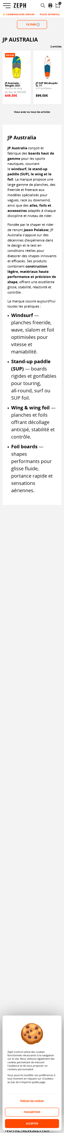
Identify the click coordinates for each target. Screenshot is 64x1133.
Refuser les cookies (32, 1100)
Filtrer (32, 24)
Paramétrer (32, 1112)
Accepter (32, 1123)
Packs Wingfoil (50, 14)
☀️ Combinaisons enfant (18, 14)
